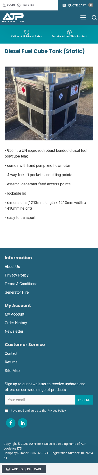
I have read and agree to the (38, 410)
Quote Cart (80, 5)
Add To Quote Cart (26, 469)
